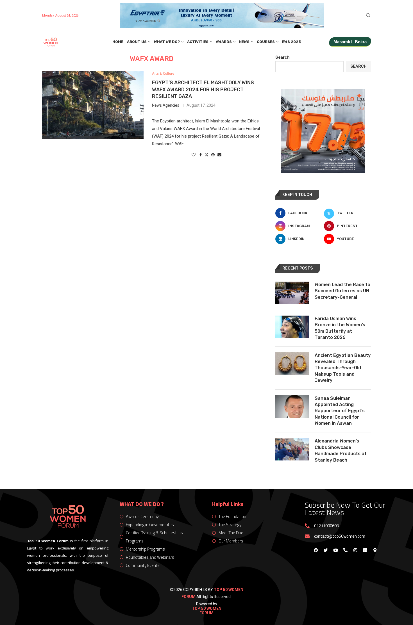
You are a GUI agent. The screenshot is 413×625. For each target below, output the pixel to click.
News (244, 42)
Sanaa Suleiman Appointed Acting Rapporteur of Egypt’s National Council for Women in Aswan (340, 411)
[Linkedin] (365, 550)
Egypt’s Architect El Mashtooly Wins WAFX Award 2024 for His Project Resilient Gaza (203, 89)
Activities (197, 42)
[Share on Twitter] (206, 154)
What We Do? (167, 42)
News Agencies (165, 105)
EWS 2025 (291, 42)
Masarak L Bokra (350, 41)
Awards (224, 42)
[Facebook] (316, 550)
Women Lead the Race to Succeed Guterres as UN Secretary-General (342, 291)
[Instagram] (355, 550)
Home (117, 42)
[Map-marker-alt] (375, 550)
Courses (266, 42)
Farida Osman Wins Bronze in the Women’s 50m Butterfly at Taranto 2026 (340, 328)
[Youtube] (335, 550)
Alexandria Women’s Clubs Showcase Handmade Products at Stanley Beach (341, 450)
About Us (137, 42)
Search (282, 57)
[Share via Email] (219, 154)
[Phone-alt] (345, 550)
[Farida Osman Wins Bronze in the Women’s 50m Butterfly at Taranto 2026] (292, 327)
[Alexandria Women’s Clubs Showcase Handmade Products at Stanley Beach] (292, 449)
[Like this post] (194, 154)
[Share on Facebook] (200, 154)
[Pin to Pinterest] (213, 154)
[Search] (368, 15)
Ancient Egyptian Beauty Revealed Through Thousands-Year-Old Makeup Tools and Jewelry (343, 368)
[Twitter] (325, 550)
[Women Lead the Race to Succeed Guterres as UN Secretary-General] (292, 293)
